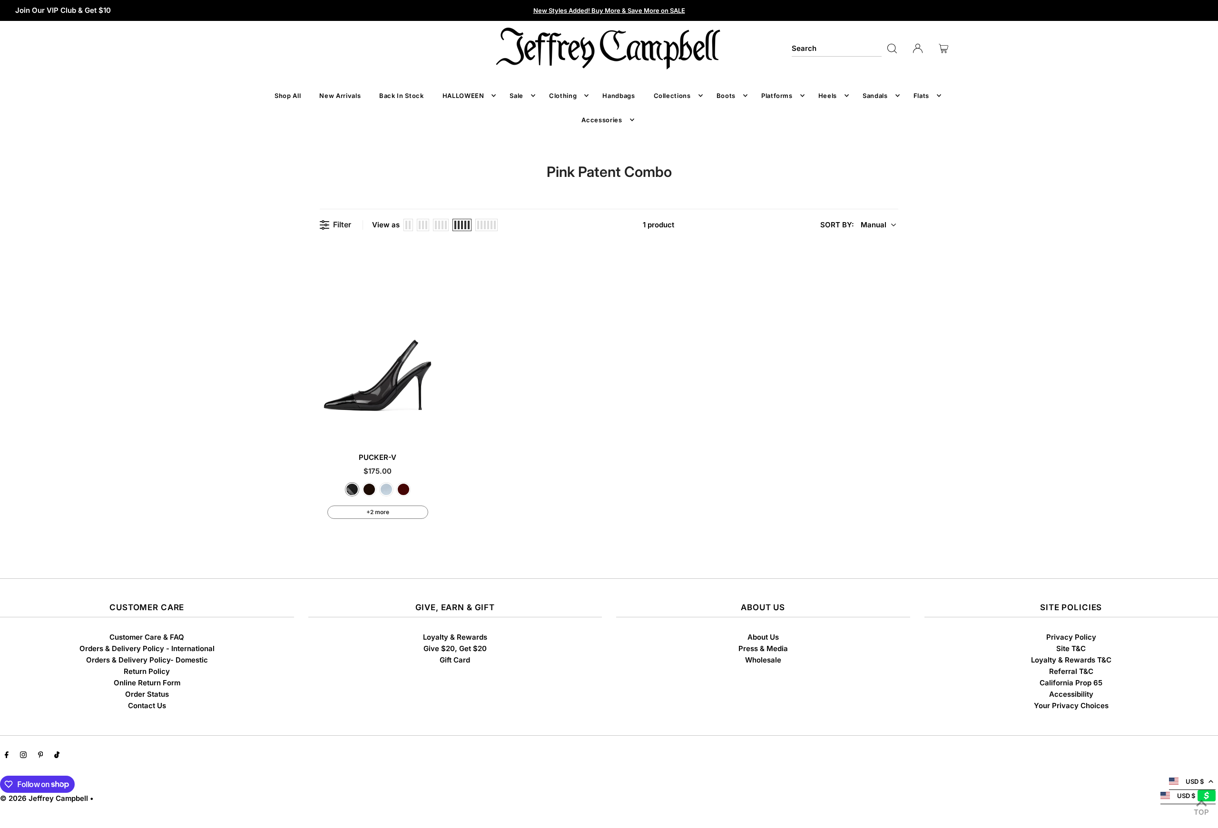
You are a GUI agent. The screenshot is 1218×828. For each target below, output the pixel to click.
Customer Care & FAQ (146, 637)
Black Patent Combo (352, 489)
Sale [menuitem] (516, 95)
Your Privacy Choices (1071, 705)
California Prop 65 (1071, 682)
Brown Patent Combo (369, 489)
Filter (342, 224)
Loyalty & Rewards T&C (1071, 659)
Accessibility (1071, 694)
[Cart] (943, 48)
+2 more (377, 512)
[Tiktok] (56, 755)
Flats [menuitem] (921, 95)
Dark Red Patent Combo (403, 489)
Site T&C (1071, 648)
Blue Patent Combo (386, 489)
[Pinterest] (40, 755)
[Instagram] (23, 755)
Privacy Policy (1071, 637)
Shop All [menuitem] (288, 95)
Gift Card (455, 659)
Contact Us (147, 705)
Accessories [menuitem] (601, 120)
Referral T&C (1071, 671)
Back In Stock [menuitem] (401, 95)
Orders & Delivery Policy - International (147, 648)
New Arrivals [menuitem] (340, 95)
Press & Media (763, 648)
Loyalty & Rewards (455, 637)
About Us (763, 637)
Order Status (147, 694)
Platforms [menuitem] (777, 95)
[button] (858, 225)
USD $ (1195, 781)
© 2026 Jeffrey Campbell (44, 798)
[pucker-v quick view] (426, 425)
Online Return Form (147, 682)
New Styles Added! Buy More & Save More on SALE (609, 10)
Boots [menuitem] (726, 95)
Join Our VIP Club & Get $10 (63, 10)
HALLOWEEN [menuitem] (463, 95)
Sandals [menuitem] (875, 95)
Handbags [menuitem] (618, 95)
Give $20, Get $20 (455, 648)
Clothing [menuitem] (563, 95)
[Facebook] (7, 755)
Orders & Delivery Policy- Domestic (147, 659)
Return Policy (147, 671)
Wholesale (763, 659)
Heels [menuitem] (827, 95)
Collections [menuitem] (672, 95)
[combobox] (837, 48)
